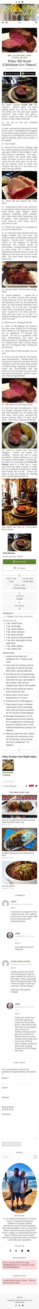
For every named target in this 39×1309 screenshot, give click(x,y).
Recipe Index (20, 1302)
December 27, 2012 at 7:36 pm (21, 964)
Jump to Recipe (13, 73)
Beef (10, 55)
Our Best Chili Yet (8, 886)
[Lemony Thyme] (19, 12)
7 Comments (28, 68)
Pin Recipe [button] (20, 568)
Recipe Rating (8, 1107)
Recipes (23, 58)
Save (32, 786)
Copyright (11, 1300)
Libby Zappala (10, 786)
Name (5, 1078)
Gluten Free (19, 55)
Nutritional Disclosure (24, 1300)
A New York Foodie (20, 961)
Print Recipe (29, 73)
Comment (6, 1114)
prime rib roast (8, 781)
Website (5, 1097)
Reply (13, 908)
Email (5, 1087)
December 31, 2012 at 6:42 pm (21, 904)
